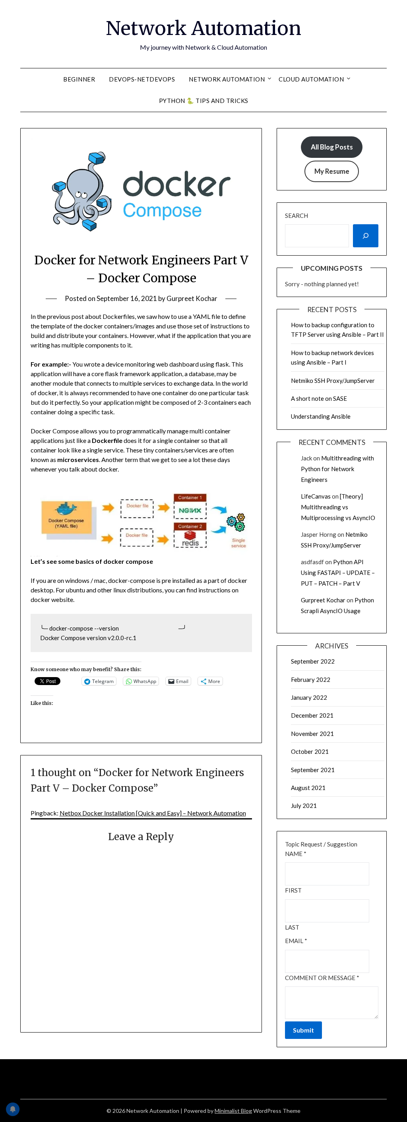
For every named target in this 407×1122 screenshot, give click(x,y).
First (293, 890)
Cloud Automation (311, 79)
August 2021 (308, 787)
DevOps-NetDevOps (142, 79)
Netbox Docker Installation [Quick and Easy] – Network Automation (153, 813)
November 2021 (312, 733)
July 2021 (304, 805)
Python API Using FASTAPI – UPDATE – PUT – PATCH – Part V (338, 572)
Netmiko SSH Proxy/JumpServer (333, 380)
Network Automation (203, 28)
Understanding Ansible (321, 416)
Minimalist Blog (233, 1110)
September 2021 (313, 769)
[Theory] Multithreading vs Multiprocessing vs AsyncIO (338, 507)
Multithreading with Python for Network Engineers (337, 468)
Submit (303, 1030)
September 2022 (313, 661)
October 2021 (310, 751)
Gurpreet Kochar (192, 298)
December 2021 (312, 715)
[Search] (365, 235)
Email (296, 940)
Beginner (79, 79)
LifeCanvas (316, 496)
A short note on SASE (319, 398)
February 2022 (310, 679)
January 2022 (309, 697)
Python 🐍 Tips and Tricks (203, 100)
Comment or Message (322, 977)
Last (292, 927)
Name (295, 853)
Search (296, 215)
